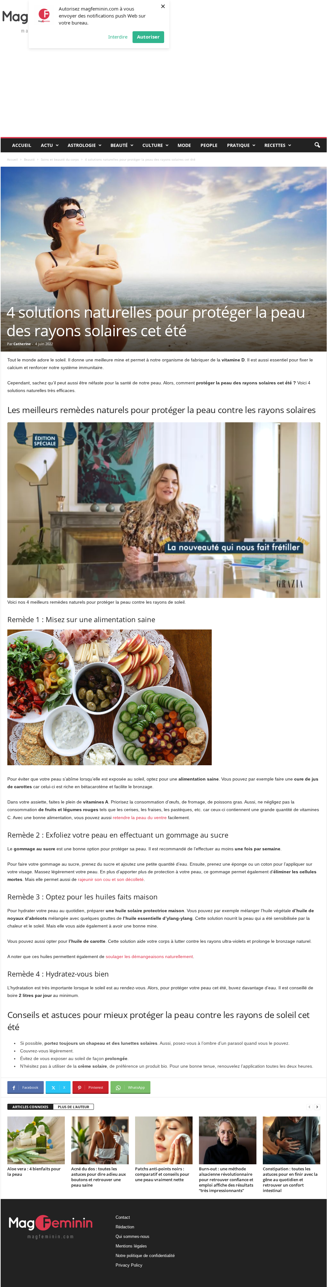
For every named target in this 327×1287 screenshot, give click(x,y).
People (209, 145)
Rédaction (125, 1227)
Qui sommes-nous (132, 1236)
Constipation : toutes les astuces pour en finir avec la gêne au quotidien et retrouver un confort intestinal (290, 1179)
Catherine (22, 343)
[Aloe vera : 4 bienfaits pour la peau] (36, 1140)
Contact (123, 1217)
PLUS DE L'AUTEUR (73, 1106)
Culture (152, 145)
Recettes (274, 145)
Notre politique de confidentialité (145, 1255)
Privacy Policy (129, 1265)
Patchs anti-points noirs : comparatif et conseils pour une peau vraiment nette (162, 1174)
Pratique (238, 145)
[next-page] (317, 1107)
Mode (184, 145)
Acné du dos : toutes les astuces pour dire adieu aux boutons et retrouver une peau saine (98, 1177)
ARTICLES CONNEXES (30, 1106)
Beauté (119, 145)
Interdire (117, 36)
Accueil (21, 145)
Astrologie (82, 145)
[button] (317, 145)
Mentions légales (131, 1246)
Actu (47, 145)
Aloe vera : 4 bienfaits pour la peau (34, 1171)
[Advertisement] (164, 89)
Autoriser (148, 36)
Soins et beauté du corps (60, 159)
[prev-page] (309, 1107)
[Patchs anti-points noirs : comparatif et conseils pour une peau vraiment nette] (164, 1140)
